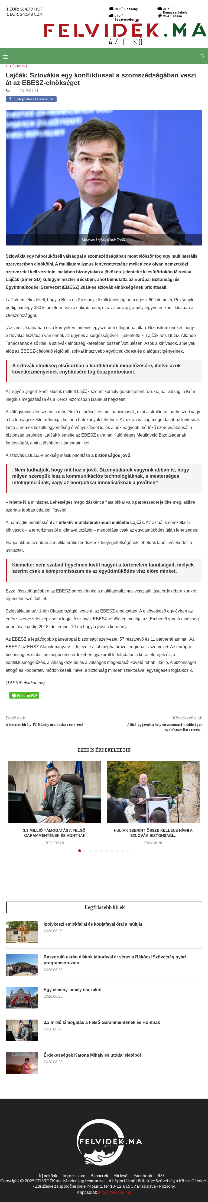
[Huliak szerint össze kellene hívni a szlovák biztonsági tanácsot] (153, 792)
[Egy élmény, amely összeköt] (22, 997)
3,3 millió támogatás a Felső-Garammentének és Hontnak (102, 1022)
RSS (161, 1175)
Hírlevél (120, 1175)
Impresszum (74, 1175)
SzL (8, 90)
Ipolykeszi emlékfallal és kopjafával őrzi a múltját (93, 924)
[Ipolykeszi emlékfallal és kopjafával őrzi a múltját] (22, 932)
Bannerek (99, 1175)
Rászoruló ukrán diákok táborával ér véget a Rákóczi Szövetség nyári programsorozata (115, 960)
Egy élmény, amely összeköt (73, 989)
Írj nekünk (48, 1175)
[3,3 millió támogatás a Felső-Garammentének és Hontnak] (54, 792)
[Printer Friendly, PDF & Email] (24, 694)
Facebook (143, 1175)
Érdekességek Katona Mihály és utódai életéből (92, 1055)
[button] (15, 809)
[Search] (202, 56)
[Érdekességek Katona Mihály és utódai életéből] (22, 1063)
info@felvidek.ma (114, 1192)
